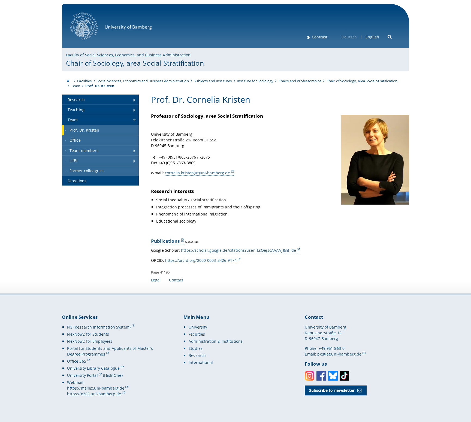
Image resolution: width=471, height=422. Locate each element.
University (198, 327)
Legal (156, 280)
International (201, 362)
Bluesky (333, 376)
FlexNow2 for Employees (89, 341)
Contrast (319, 37)
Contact (176, 280)
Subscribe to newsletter (332, 390)
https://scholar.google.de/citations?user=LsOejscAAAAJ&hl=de (238, 250)
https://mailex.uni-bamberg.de (95, 388)
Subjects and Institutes (213, 80)
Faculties (84, 80)
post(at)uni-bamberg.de (339, 354)
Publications (165, 241)
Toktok (344, 376)
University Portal (82, 375)
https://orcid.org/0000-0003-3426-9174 (201, 260)
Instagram (309, 376)
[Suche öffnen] (390, 36)
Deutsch (349, 37)
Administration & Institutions (216, 341)
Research (197, 355)
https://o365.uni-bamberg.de (94, 393)
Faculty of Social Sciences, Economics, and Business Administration (128, 54)
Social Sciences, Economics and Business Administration (143, 80)
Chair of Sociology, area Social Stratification (135, 63)
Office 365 (76, 361)
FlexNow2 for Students (88, 334)
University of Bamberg (91, 42)
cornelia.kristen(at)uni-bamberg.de (197, 172)
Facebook (321, 376)
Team (75, 85)
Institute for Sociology (255, 80)
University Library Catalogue (93, 368)
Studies (196, 348)
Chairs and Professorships (300, 80)
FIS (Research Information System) (99, 327)
